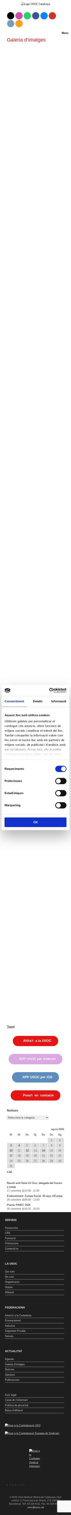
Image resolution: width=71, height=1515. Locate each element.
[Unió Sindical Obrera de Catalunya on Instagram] (19, 15)
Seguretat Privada (15, 1330)
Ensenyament (13, 1320)
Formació (10, 1238)
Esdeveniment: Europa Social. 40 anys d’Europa (34, 1195)
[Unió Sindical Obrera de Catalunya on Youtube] (52, 15)
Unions (9, 1287)
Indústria (10, 1325)
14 (43, 1150)
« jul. (9, 1171)
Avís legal (10, 1394)
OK (35, 822)
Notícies (9, 1369)
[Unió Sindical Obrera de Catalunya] (35, 4)
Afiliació (9, 1292)
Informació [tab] (58, 701)
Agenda (9, 1359)
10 (11, 1150)
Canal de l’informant (16, 1400)
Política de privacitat (16, 1405)
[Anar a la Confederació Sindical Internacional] (34, 1458)
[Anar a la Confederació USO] (22, 1425)
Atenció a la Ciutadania (18, 1315)
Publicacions (12, 1379)
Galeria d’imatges (15, 1364)
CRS (7, 1233)
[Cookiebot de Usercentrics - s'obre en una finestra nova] (50, 690)
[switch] (60, 781)
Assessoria (11, 1227)
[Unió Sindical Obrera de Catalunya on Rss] (19, 23)
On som (9, 1276)
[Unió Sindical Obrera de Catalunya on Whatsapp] (27, 15)
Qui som (10, 1271)
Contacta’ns (12, 1248)
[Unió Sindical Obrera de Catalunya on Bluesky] (44, 15)
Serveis (9, 1336)
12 (27, 1150)
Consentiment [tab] (14, 701)
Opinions (10, 1374)
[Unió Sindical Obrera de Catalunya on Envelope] (10, 23)
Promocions (12, 1243)
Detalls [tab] (38, 701)
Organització (12, 1281)
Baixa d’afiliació (14, 1410)
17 (11, 1155)
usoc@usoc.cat (35, 1507)
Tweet (11, 1026)
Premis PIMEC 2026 (18, 1205)
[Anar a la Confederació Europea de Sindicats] (32, 1433)
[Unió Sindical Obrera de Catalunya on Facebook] (35, 15)
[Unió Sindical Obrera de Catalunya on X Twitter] (10, 15)
